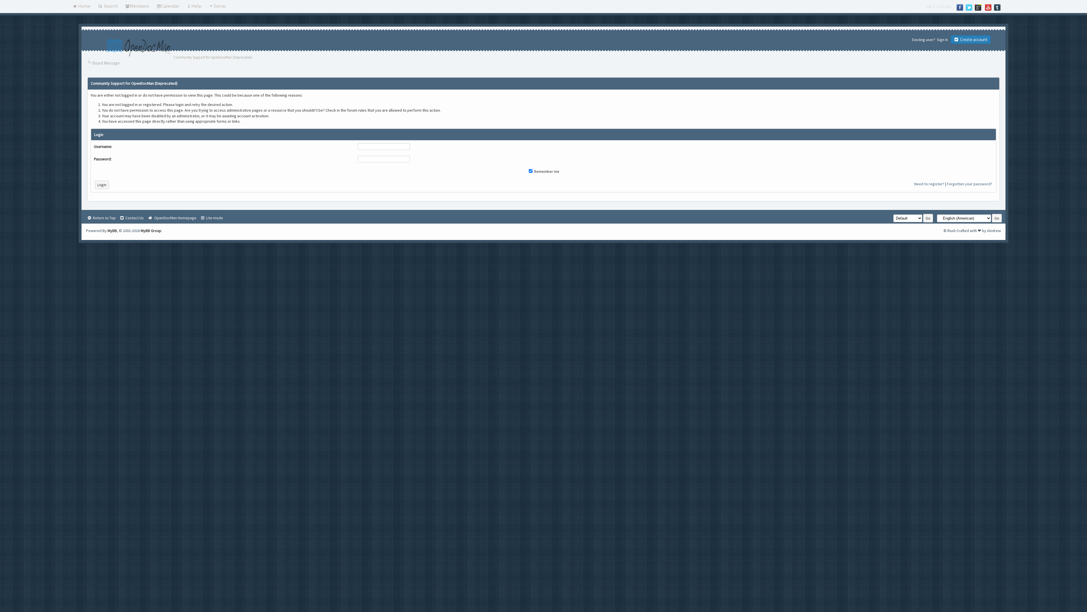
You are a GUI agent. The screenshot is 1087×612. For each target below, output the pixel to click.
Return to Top (104, 217)
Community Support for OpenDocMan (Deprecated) (213, 57)
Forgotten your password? (969, 183)
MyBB (112, 230)
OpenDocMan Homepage (174, 217)
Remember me (546, 171)
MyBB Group (151, 230)
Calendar (170, 6)
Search (110, 6)
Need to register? (929, 183)
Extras (220, 6)
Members (139, 6)
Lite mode (214, 217)
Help (196, 6)
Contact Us (134, 217)
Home (84, 6)
